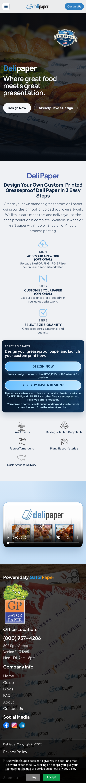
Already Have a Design (56, 108)
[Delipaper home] (37, 6)
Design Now (17, 108)
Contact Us (74, 6)
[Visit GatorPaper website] (43, 603)
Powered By (28, 577)
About (8, 702)
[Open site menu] (6, 6)
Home (8, 676)
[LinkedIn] (22, 725)
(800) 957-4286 (22, 638)
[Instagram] (14, 725)
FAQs (7, 695)
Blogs (8, 689)
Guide (8, 682)
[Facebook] (6, 725)
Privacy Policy (15, 751)
